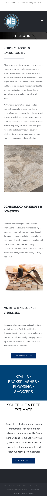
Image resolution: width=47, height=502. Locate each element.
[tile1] (23, 264)
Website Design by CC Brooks (24, 493)
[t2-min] (23, 146)
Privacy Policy (34, 489)
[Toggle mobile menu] (42, 21)
